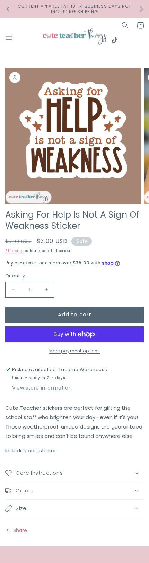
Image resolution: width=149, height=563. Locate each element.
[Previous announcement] (7, 9)
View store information (42, 387)
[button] (8, 36)
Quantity (15, 275)
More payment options (74, 351)
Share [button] (20, 530)
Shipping (14, 250)
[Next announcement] (141, 9)
